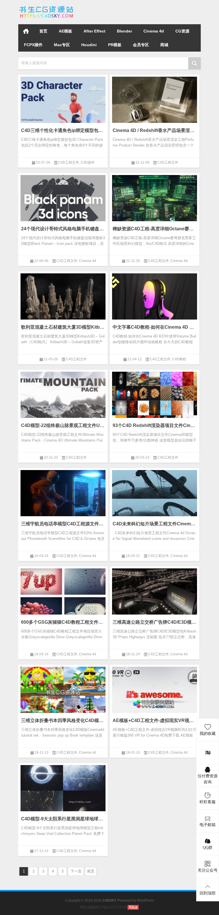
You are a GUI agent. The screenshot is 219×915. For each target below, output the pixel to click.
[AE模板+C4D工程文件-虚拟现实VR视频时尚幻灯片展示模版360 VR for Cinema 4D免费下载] (154, 694)
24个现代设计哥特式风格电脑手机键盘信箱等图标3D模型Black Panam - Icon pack (63, 228)
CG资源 (182, 31)
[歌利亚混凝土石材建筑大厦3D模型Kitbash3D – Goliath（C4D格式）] (63, 300)
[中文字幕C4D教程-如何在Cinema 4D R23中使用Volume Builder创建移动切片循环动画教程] (154, 300)
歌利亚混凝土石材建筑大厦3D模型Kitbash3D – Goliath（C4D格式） (63, 327)
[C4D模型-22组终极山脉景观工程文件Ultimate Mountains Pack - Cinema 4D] (63, 399)
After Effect (95, 31)
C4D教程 (179, 359)
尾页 (90, 871)
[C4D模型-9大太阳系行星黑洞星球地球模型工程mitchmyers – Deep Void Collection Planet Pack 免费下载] (63, 792)
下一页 (76, 871)
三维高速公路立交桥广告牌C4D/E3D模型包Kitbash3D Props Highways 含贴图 (154, 622)
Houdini (89, 44)
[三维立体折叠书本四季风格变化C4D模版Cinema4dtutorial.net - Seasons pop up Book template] (63, 694)
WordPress (145, 900)
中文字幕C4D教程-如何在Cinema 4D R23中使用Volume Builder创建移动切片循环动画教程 (154, 327)
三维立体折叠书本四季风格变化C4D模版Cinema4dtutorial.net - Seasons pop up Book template (63, 720)
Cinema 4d (153, 31)
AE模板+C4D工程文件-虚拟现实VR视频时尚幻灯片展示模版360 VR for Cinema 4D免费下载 (154, 720)
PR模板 (114, 44)
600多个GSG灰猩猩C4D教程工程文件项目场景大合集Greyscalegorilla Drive (63, 622)
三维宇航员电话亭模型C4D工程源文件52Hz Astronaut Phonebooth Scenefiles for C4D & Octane (63, 523)
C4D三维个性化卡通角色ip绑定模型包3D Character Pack (63, 130)
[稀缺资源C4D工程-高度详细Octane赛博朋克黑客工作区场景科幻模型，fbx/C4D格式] (154, 202)
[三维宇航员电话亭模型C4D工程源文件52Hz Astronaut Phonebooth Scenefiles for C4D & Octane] (63, 497)
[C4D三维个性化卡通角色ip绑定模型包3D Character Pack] (63, 104)
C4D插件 (88, 162)
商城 (164, 44)
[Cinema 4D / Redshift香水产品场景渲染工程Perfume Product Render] (154, 104)
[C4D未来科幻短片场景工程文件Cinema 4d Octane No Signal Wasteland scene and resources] (154, 497)
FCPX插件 (33, 44)
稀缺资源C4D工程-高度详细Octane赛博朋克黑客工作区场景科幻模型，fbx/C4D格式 (154, 228)
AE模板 (65, 31)
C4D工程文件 (68, 162)
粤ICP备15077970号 (111, 907)
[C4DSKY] (46, 7)
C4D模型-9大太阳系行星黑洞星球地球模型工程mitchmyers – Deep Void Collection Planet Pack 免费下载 (63, 818)
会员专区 (141, 44)
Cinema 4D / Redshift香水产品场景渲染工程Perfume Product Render (154, 130)
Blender (124, 31)
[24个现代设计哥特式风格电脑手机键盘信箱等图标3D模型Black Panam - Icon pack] (63, 202)
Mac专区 (62, 44)
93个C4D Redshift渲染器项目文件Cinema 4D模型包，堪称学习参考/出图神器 (154, 425)
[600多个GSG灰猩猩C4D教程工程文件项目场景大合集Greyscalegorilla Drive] (63, 595)
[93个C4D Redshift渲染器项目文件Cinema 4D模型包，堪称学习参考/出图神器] (154, 399)
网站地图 (87, 907)
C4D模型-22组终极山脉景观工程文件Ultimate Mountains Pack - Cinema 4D (63, 425)
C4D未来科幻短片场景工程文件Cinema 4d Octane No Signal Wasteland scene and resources (154, 523)
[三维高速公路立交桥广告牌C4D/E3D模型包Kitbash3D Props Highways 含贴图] (154, 595)
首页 (26, 31)
